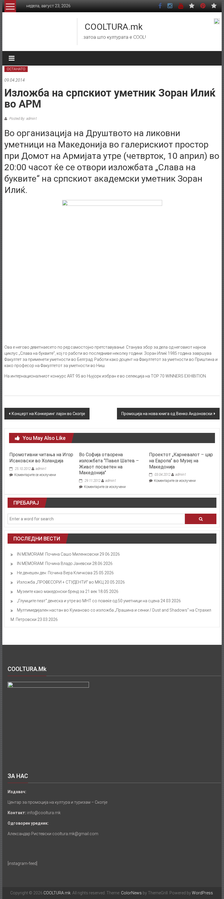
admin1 (41, 469)
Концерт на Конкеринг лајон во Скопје (48, 413)
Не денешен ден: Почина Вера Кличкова (54, 572)
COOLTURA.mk (114, 27)
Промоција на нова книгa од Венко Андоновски (166, 413)
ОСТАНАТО (16, 69)
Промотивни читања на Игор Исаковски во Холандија (41, 457)
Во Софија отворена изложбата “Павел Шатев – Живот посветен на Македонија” (109, 463)
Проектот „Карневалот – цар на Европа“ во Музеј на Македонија (181, 461)
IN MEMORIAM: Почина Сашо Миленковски (58, 554)
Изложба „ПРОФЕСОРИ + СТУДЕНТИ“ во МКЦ (60, 582)
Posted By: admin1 (22, 119)
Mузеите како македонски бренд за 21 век (57, 591)
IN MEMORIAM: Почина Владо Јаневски (54, 563)
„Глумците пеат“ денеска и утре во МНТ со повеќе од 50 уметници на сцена (88, 600)
